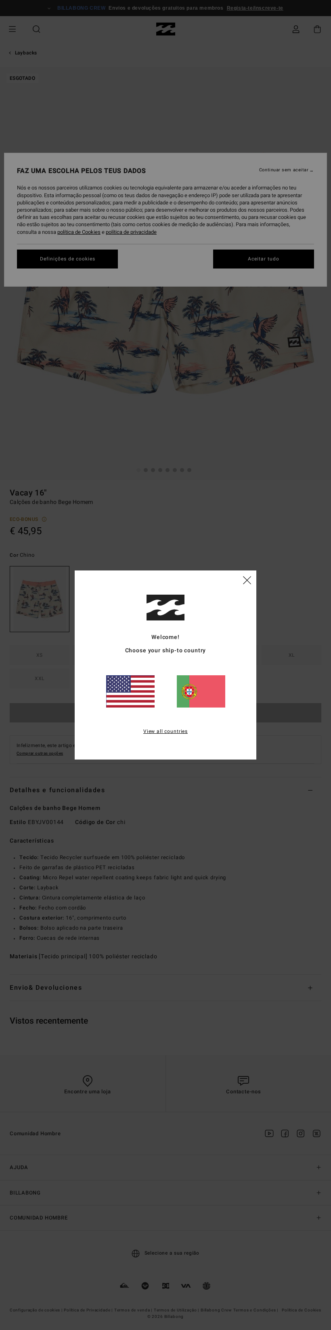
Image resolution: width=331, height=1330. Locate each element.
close (247, 580)
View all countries (165, 731)
